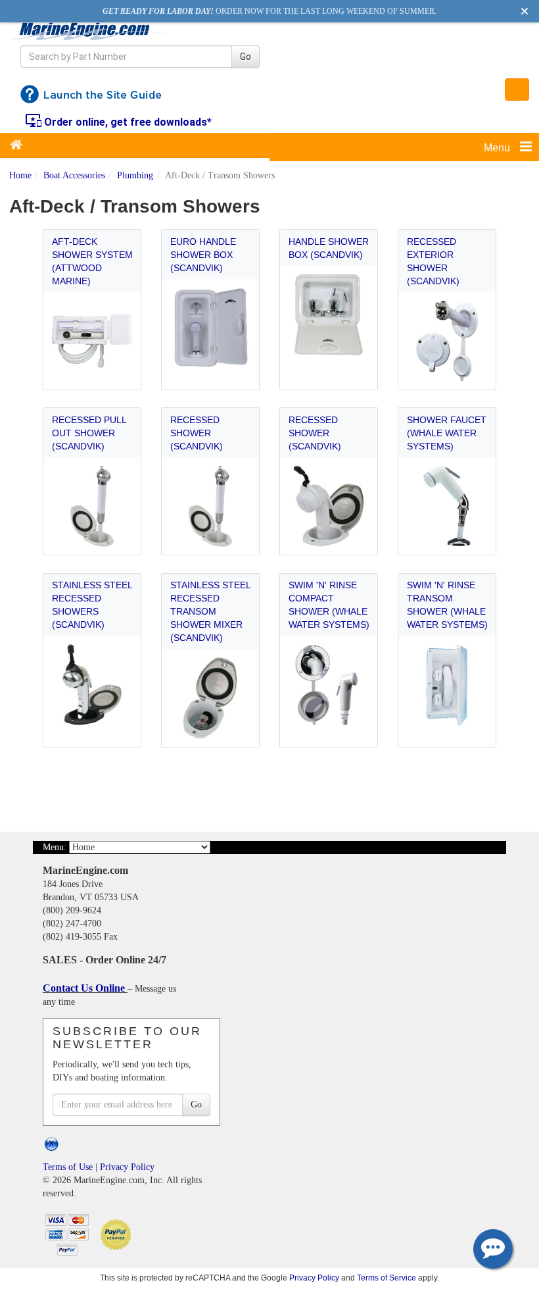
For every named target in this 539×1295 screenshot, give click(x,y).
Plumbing (135, 175)
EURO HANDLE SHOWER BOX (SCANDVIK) (203, 254)
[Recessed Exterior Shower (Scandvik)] (447, 341)
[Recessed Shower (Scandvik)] (210, 506)
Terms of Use (68, 1167)
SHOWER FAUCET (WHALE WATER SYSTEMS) (446, 433)
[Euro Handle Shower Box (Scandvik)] (210, 328)
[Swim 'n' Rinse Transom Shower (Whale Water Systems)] (447, 684)
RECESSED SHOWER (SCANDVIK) (196, 433)
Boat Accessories (74, 175)
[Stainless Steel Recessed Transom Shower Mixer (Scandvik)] (210, 697)
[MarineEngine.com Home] (90, 30)
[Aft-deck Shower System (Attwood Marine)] (92, 341)
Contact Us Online (85, 988)
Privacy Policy (127, 1167)
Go (245, 56)
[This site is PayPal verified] (118, 1233)
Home (20, 175)
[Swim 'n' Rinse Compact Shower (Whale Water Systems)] (329, 684)
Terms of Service (386, 1277)
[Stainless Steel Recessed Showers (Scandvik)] (92, 684)
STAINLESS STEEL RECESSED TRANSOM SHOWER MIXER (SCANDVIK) (210, 611)
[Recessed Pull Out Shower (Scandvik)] (92, 506)
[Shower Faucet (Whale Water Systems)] (447, 506)
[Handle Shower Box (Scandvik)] (329, 314)
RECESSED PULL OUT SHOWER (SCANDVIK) (89, 433)
